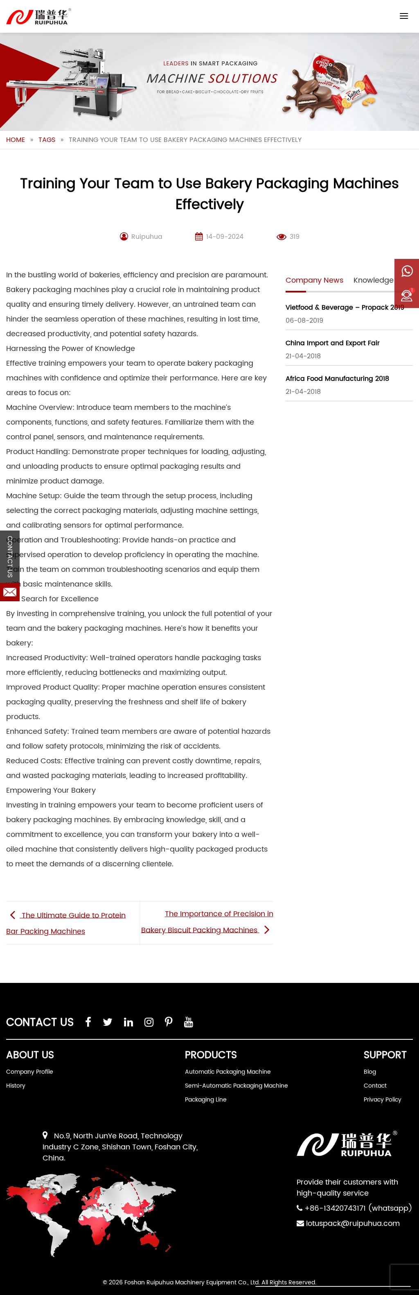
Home (15, 140)
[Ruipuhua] (38, 16)
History (15, 1085)
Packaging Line (206, 1099)
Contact (375, 1085)
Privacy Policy (382, 1099)
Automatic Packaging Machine (228, 1072)
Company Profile (29, 1072)
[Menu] (404, 16)
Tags (46, 140)
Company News (314, 280)
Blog (370, 1072)
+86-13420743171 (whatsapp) (358, 1208)
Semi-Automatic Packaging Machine (236, 1085)
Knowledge (374, 280)
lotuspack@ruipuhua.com (353, 1224)
